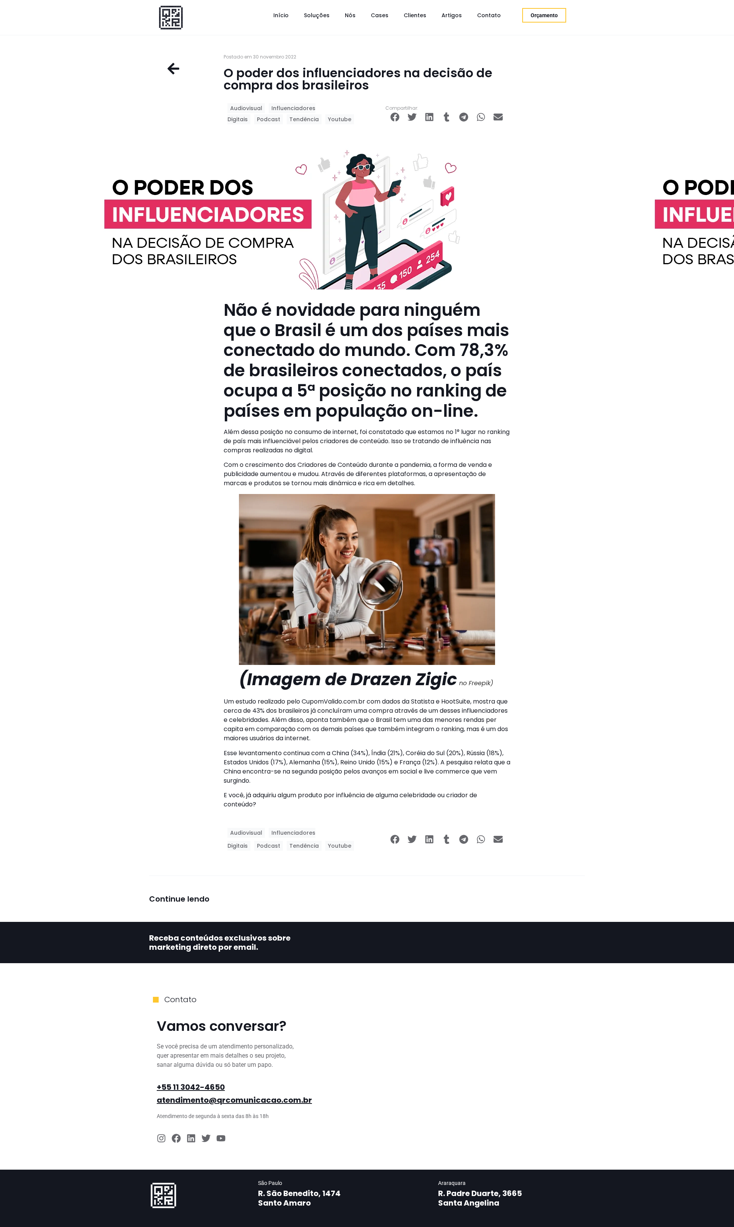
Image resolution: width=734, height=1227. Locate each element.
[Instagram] (161, 1138)
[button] (394, 117)
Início (281, 15)
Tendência (304, 119)
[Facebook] (176, 1138)
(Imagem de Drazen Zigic (348, 679)
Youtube (339, 119)
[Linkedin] (191, 1138)
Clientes (415, 15)
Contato (489, 15)
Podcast (268, 119)
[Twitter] (206, 1138)
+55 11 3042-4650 (191, 1087)
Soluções (317, 15)
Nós (350, 15)
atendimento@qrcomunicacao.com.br (234, 1100)
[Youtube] (221, 1138)
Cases (379, 15)
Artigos (452, 15)
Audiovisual (246, 108)
